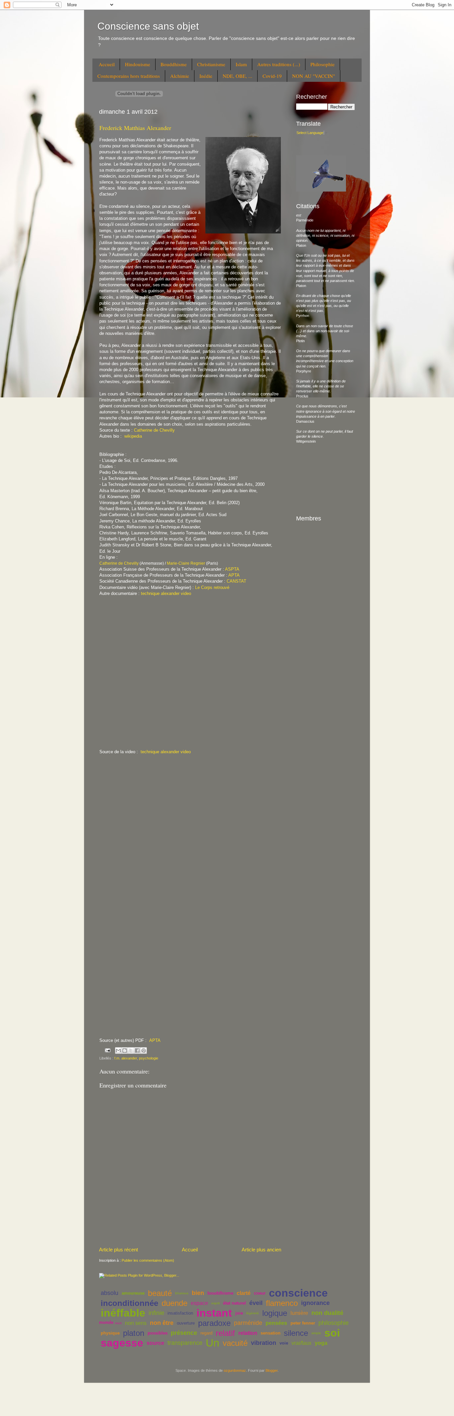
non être (161, 1323)
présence (184, 1333)
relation (247, 1333)
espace (199, 1303)
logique (274, 1313)
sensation (271, 1333)
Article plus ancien (261, 1249)
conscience (298, 1293)
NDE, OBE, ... (237, 75)
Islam (241, 64)
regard (206, 1333)
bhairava (181, 1293)
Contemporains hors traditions (128, 75)
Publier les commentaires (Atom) (148, 1260)
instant (214, 1313)
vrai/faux (301, 1343)
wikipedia (133, 436)
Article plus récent (118, 1249)
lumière (299, 1313)
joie (239, 1313)
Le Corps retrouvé (212, 587)
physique (110, 1333)
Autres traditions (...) (278, 64)
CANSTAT (236, 581)
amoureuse (133, 1293)
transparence (185, 1343)
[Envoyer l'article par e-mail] (107, 1050)
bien (198, 1293)
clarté (244, 1293)
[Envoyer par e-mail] (118, 1050)
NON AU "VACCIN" (313, 75)
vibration (263, 1343)
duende (174, 1303)
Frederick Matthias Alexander (135, 128)
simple (316, 1333)
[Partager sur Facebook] (137, 1050)
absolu (109, 1293)
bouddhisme (220, 1293)
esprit (215, 1303)
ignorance (315, 1303)
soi (332, 1333)
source (155, 1343)
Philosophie (322, 64)
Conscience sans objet (148, 26)
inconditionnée (129, 1303)
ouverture (186, 1323)
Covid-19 (272, 75)
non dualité (327, 1313)
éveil (256, 1303)
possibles (158, 1333)
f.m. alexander (125, 1058)
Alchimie (179, 75)
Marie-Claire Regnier (186, 563)
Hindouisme (137, 64)
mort (118, 1323)
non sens (136, 1323)
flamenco (282, 1303)
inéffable (123, 1313)
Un (212, 1343)
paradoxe (214, 1323)
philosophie (333, 1323)
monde (106, 1322)
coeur (260, 1293)
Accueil (107, 64)
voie (284, 1343)
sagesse (122, 1343)
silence (296, 1333)
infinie (156, 1313)
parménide (248, 1323)
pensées (276, 1323)
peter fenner (302, 1323)
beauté (160, 1293)
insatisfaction (180, 1313)
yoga (321, 1343)
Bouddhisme (174, 64)
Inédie (205, 75)
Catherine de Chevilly (154, 430)
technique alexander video (166, 593)
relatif (225, 1333)
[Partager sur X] (131, 1050)
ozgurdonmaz (235, 1370)
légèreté (252, 1313)
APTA (234, 575)
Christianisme (211, 64)
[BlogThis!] (124, 1050)
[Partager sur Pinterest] (143, 1050)
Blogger (272, 1370)
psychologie (148, 1058)
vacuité (235, 1343)
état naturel (234, 1303)
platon (133, 1333)
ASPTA (232, 569)
